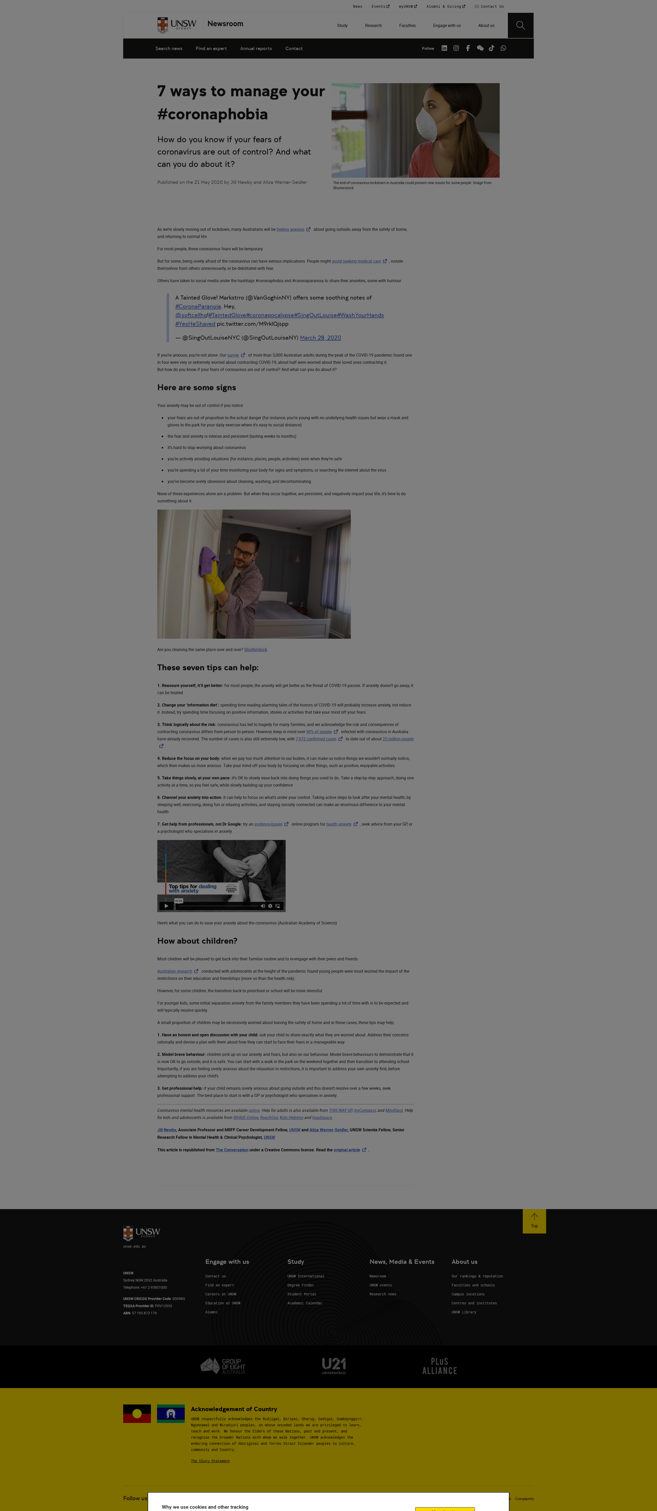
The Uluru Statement (210, 1460)
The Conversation (232, 1150)
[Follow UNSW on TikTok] (491, 48)
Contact (294, 48)
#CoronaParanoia (198, 306)
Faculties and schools (473, 1285)
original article (351, 1150)
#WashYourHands (360, 315)
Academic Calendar (304, 1302)
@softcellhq (191, 315)
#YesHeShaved (195, 324)
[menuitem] (343, 25)
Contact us (215, 1276)
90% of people (323, 731)
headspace (322, 1117)
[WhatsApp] (503, 48)
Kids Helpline (291, 1117)
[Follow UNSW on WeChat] (479, 48)
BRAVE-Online (246, 1117)
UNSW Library (464, 1311)
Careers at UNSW (220, 1294)
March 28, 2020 (320, 337)
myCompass (365, 1110)
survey (237, 355)
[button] (534, 1221)
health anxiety (343, 824)
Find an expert (211, 48)
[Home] (177, 25)
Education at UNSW (222, 1302)
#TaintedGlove (227, 315)
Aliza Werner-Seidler (329, 1130)
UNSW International (305, 1276)
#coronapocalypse (270, 315)
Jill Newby (166, 1130)
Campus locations (468, 1294)
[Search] (521, 25)
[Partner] (223, 25)
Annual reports (256, 48)
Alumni (211, 1311)
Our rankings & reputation (477, 1276)
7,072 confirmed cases (320, 739)
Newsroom (378, 1276)
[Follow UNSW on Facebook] (468, 48)
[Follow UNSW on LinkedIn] (444, 48)
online (254, 1110)
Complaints (524, 1499)
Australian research (178, 971)
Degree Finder (300, 1285)
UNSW (295, 1129)
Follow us (135, 1498)
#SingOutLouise (315, 315)
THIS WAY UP (340, 1110)
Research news (383, 1294)
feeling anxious (295, 229)
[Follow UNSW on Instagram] (456, 48)
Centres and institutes (474, 1302)
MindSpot (394, 1110)
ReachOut (269, 1117)
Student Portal (301, 1294)
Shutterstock (255, 649)
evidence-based (272, 824)
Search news (168, 48)
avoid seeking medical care (360, 261)
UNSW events (381, 1285)
